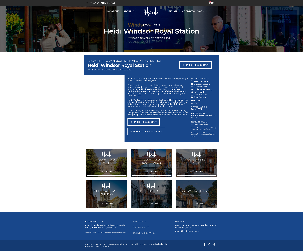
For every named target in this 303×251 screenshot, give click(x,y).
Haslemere (115, 233)
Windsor (88, 233)
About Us (129, 11)
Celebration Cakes (193, 11)
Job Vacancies (141, 227)
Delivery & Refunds (144, 233)
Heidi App (173, 11)
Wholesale (139, 222)
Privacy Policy (102, 246)
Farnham (108, 233)
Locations (113, 11)
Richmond (101, 233)
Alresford (123, 233)
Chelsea (94, 233)
